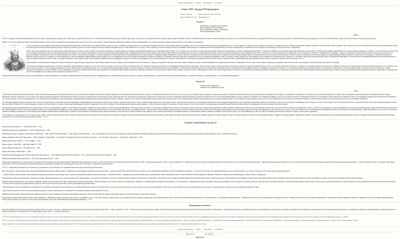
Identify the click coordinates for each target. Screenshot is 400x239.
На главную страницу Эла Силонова (185, 2)
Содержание (198, 2)
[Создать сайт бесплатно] (200, 237)
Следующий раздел (219, 2)
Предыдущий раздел (207, 2)
